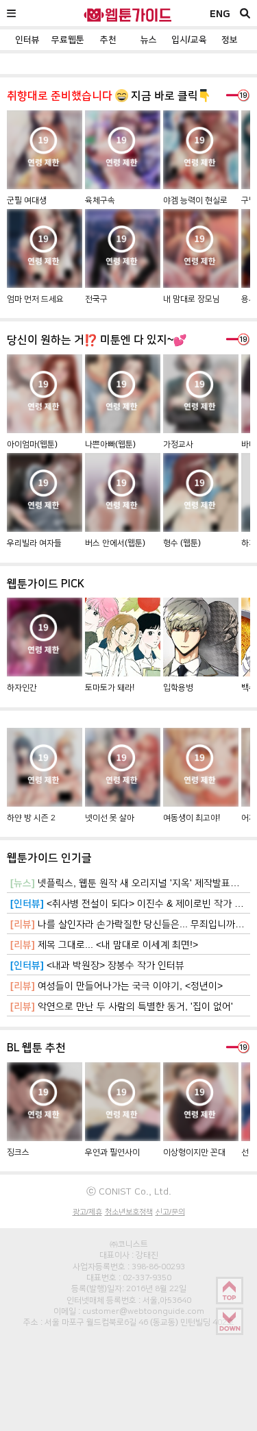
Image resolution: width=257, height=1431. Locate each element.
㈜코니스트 (129, 1244)
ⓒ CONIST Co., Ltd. (128, 1191)
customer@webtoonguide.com (143, 1311)
